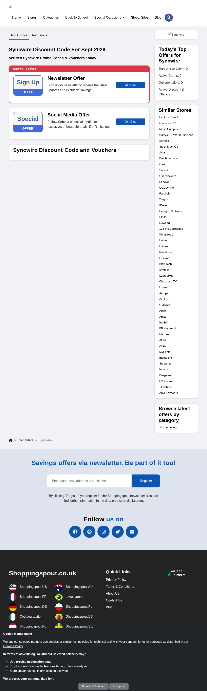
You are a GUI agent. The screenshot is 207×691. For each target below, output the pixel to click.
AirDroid (164, 299)
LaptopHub (166, 275)
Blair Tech (165, 263)
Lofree (163, 287)
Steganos (165, 363)
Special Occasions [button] (108, 17)
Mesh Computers (170, 129)
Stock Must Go (168, 146)
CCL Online (166, 187)
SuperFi (164, 170)
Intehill (163, 322)
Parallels (164, 193)
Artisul (163, 316)
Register (146, 481)
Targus (163, 199)
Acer (162, 152)
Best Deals (39, 35)
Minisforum (166, 252)
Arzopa (163, 293)
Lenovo (164, 181)
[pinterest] (89, 532)
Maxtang (164, 334)
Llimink (163, 246)
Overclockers (167, 176)
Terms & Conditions (120, 586)
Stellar (163, 217)
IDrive (163, 205)
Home (16, 17)
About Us (112, 593)
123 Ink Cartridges (171, 228)
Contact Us (114, 600)
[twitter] (118, 532)
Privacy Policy (116, 579)
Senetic (164, 140)
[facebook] (75, 532)
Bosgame (165, 375)
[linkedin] (132, 532)
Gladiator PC (167, 123)
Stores (32, 17)
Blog (158, 17)
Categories (51, 17)
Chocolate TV (168, 281)
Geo (162, 164)
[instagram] (103, 532)
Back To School (76, 17)
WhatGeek (166, 234)
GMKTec (164, 304)
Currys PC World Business (176, 134)
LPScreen (165, 381)
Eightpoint (165, 357)
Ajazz (162, 310)
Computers (170, 427)
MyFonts (164, 351)
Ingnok (163, 369)
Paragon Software (170, 211)
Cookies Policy (13, 646)
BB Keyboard (167, 328)
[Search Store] (169, 18)
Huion (163, 240)
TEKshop (165, 387)
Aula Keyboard (168, 392)
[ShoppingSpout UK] (28, 9)
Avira (162, 346)
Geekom (164, 258)
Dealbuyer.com (168, 158)
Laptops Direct (168, 117)
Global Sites (139, 17)
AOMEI (163, 340)
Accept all (119, 686)
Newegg (164, 222)
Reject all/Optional (93, 686)
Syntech (164, 269)
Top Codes (19, 35)
